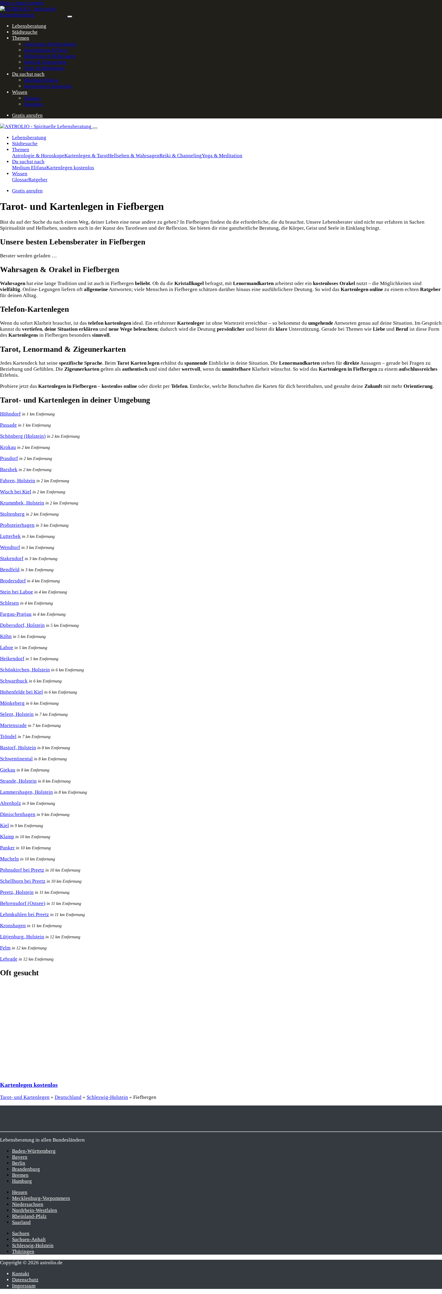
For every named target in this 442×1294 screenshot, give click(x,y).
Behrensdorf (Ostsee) (22, 903)
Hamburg (22, 1181)
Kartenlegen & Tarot (46, 50)
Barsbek (8, 469)
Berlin (18, 1163)
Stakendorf (11, 558)
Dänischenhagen (17, 814)
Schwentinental (16, 759)
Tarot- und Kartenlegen (25, 1097)
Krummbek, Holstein (22, 503)
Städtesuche (25, 32)
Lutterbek (10, 536)
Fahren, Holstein (17, 480)
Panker (7, 848)
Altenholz (10, 803)
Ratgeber (33, 104)
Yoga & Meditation (44, 68)
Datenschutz (25, 1280)
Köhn (6, 636)
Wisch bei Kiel (15, 492)
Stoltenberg (12, 514)
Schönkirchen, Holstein (25, 670)
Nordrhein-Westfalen (34, 1210)
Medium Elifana (41, 80)
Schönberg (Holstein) (23, 436)
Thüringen (23, 1251)
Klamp (7, 836)
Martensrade (13, 725)
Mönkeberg (12, 703)
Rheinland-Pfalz (29, 1216)
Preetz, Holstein (17, 892)
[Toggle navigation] (69, 16)
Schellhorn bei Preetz (22, 881)
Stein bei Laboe (16, 592)
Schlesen (9, 603)
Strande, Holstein (18, 781)
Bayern (19, 1157)
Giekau (7, 770)
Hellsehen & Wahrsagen (49, 56)
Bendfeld (10, 569)
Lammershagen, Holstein (26, 792)
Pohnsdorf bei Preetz (22, 870)
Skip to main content (22, 3)
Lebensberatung (29, 26)
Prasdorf (9, 458)
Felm (5, 948)
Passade (8, 425)
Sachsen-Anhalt (29, 1239)
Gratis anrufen (27, 115)
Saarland (21, 1222)
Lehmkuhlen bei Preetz (24, 914)
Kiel (4, 825)
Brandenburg (26, 1169)
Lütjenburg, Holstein (22, 937)
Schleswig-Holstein (107, 1097)
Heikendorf (12, 658)
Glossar (32, 98)
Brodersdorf (13, 581)
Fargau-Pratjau (16, 614)
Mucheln (9, 859)
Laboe (6, 647)
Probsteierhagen (17, 525)
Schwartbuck (14, 681)
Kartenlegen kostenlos (48, 86)
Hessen (19, 1192)
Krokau (8, 447)
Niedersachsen (27, 1204)
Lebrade (8, 959)
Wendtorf (10, 547)
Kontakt (20, 1274)
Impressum (23, 1286)
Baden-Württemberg (34, 1151)
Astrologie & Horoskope (50, 44)
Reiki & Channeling (45, 62)
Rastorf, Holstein (18, 747)
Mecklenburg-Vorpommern (41, 1198)
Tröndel (8, 736)
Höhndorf (10, 414)
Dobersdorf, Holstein (22, 625)
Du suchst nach (28, 74)
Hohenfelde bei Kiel (21, 692)
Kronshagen (13, 925)
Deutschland (68, 1097)
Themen (20, 38)
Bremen (20, 1175)
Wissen (19, 92)
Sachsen (20, 1233)
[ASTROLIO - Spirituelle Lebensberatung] (33, 15)
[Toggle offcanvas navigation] (95, 128)
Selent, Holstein (17, 714)
